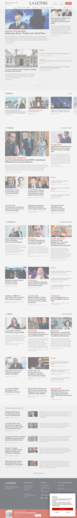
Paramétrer (57, 512)
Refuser (68, 512)
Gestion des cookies (56, 505)
